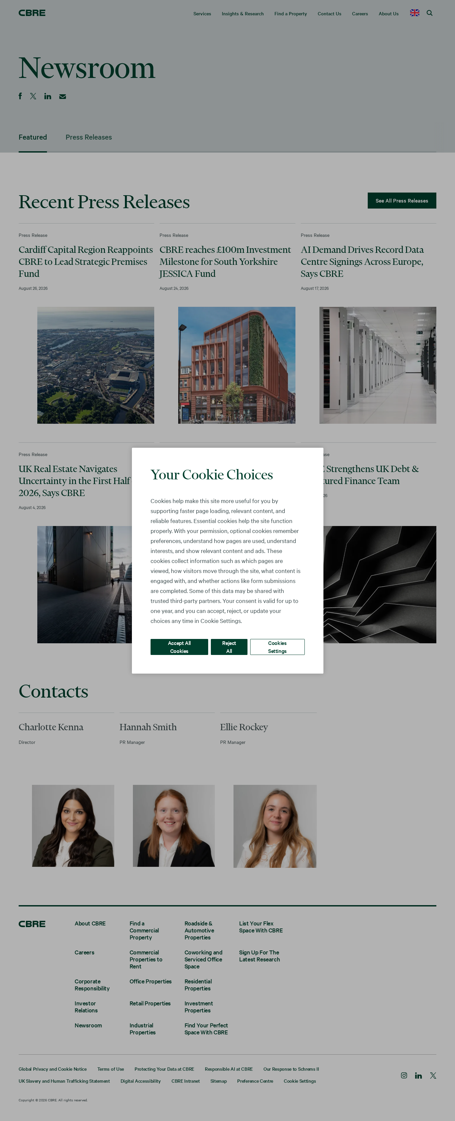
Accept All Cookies (179, 646)
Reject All (229, 646)
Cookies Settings (277, 646)
